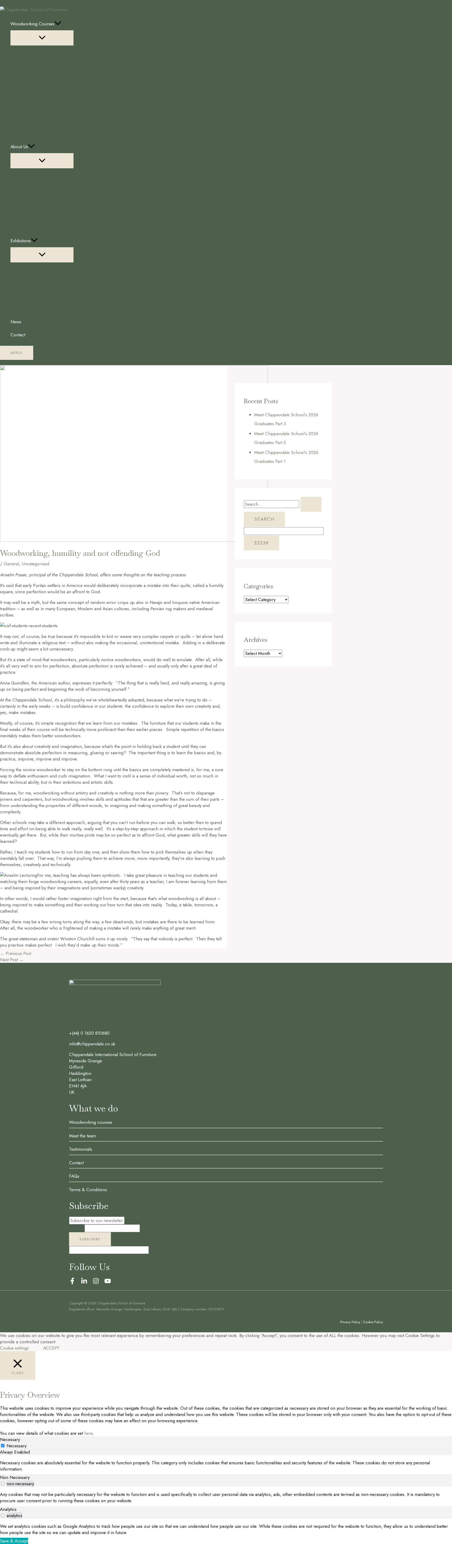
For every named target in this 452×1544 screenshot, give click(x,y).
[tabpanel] (226, 1466)
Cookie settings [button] (14, 1348)
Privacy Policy (350, 1322)
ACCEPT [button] (51, 1348)
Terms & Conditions (88, 1189)
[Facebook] (72, 1283)
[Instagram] (96, 1283)
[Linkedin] (84, 1283)
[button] (57, 23)
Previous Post (15, 953)
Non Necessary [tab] (15, 1477)
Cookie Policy (373, 1322)
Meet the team (82, 1136)
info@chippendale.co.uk (92, 1044)
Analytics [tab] (8, 1509)
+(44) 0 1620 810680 (89, 1033)
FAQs (74, 1176)
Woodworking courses (90, 1122)
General (11, 564)
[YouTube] (107, 1283)
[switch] (2, 1483)
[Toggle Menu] (42, 37)
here (88, 1433)
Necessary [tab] (10, 1439)
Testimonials (80, 1149)
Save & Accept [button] (14, 1541)
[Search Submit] (311, 504)
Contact (76, 1163)
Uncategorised (35, 564)
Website (76, 1228)
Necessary (16, 1446)
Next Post (12, 960)
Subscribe (90, 1239)
